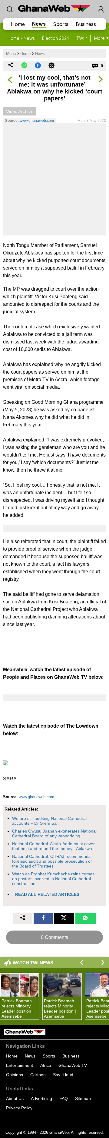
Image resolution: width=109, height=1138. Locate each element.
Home (18, 24)
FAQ (63, 1098)
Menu (11, 53)
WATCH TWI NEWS (33, 962)
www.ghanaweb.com (37, 121)
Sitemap (83, 1098)
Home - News (21, 38)
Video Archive (19, 111)
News (39, 24)
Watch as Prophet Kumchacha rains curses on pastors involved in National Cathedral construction (53, 878)
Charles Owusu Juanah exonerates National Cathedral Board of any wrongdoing (54, 833)
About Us (15, 1098)
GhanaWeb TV (72, 1065)
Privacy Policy (19, 1107)
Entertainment (19, 1065)
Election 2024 (55, 38)
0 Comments (54, 937)
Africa (45, 1065)
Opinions (14, 1074)
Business (86, 24)
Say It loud (63, 1074)
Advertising (41, 1098)
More (99, 38)
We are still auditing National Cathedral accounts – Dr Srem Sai (49, 821)
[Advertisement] (54, 179)
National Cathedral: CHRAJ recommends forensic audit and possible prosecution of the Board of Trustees (52, 861)
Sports (60, 24)
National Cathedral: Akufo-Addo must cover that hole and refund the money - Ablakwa (53, 846)
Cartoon (38, 1074)
